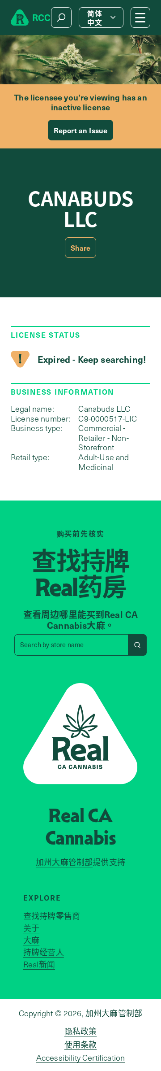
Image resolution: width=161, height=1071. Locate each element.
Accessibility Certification (80, 1057)
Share (81, 248)
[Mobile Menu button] (140, 17)
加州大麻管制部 (64, 862)
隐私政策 (80, 1031)
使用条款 (80, 1044)
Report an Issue (80, 130)
